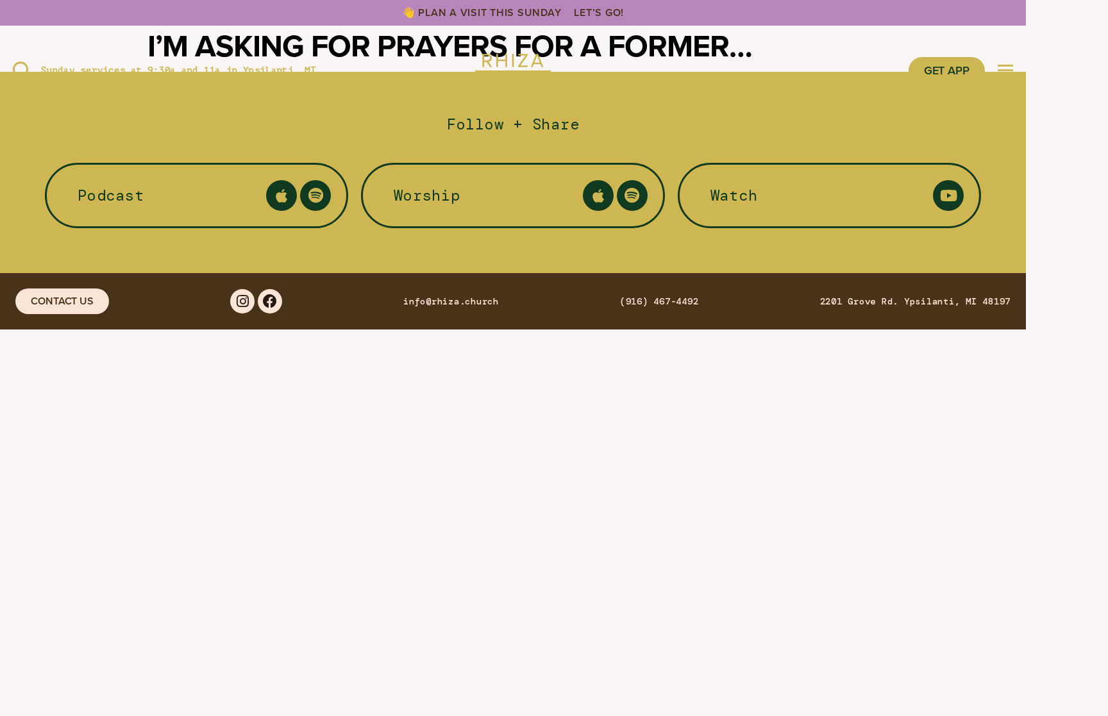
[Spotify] (315, 195)
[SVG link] (512, 70)
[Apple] (281, 195)
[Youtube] (948, 195)
